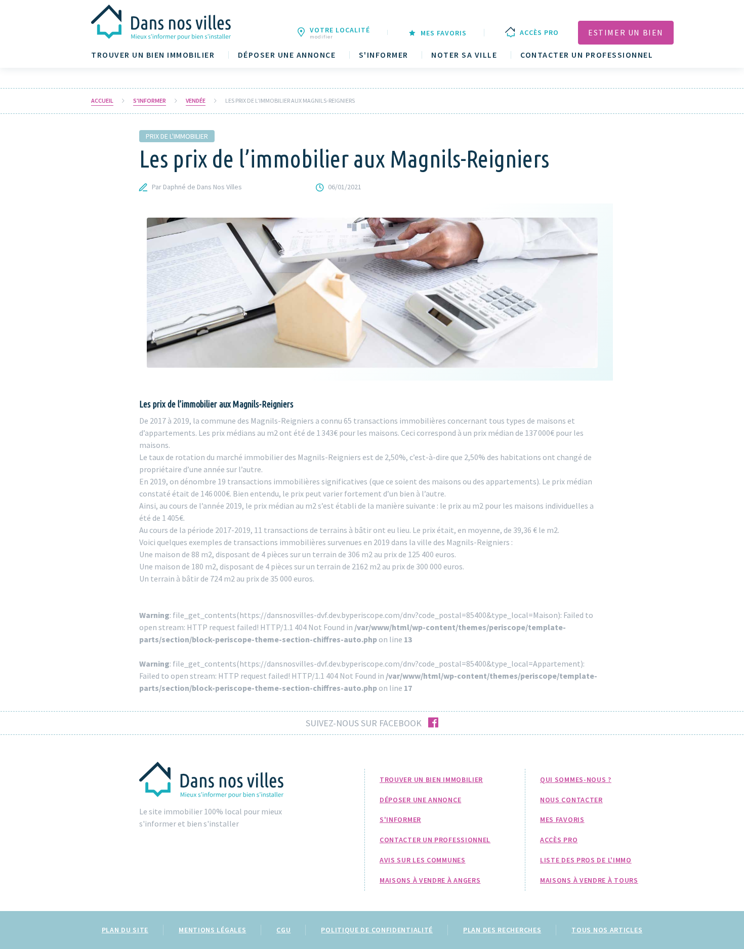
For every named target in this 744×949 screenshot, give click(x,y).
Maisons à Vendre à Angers (430, 880)
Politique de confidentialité (377, 929)
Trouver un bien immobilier (153, 55)
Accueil (102, 100)
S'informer (383, 55)
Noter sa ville (464, 55)
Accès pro (558, 839)
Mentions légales (212, 929)
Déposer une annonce (287, 55)
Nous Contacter (571, 799)
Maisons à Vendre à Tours (589, 880)
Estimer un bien (626, 32)
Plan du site (125, 929)
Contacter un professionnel (586, 55)
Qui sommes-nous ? (575, 779)
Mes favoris (562, 819)
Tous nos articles (606, 929)
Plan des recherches (502, 929)
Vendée (195, 100)
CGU (283, 929)
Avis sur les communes (423, 859)
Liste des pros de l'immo (586, 859)
